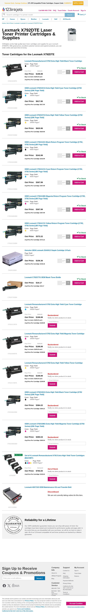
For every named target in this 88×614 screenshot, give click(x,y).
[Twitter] (9, 587)
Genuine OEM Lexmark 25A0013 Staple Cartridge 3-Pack (48, 250)
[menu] (44, 19)
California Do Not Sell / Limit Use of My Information (68, 587)
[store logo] (12, 9)
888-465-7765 (46, 10)
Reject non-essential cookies (76, 607)
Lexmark (17, 23)
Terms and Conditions (23, 609)
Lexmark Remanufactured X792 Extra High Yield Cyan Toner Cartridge (53, 304)
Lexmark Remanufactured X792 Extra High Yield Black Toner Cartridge (53, 61)
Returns (76, 576)
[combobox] (38, 15)
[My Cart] (82, 14)
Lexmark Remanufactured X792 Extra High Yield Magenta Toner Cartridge (54, 334)
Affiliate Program (56, 576)
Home (4, 23)
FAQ (54, 10)
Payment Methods (68, 580)
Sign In (83, 10)
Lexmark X (23, 23)
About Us (54, 573)
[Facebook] (4, 587)
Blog (53, 578)
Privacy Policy (67, 583)
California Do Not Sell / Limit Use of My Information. (17, 611)
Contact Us (66, 570)
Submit (52, 325)
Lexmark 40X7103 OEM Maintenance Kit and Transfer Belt (48, 487)
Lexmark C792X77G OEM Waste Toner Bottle (43, 277)
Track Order (62, 10)
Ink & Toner (10, 23)
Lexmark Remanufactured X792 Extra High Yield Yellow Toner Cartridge (54, 363)
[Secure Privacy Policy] (16, 587)
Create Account (73, 10)
